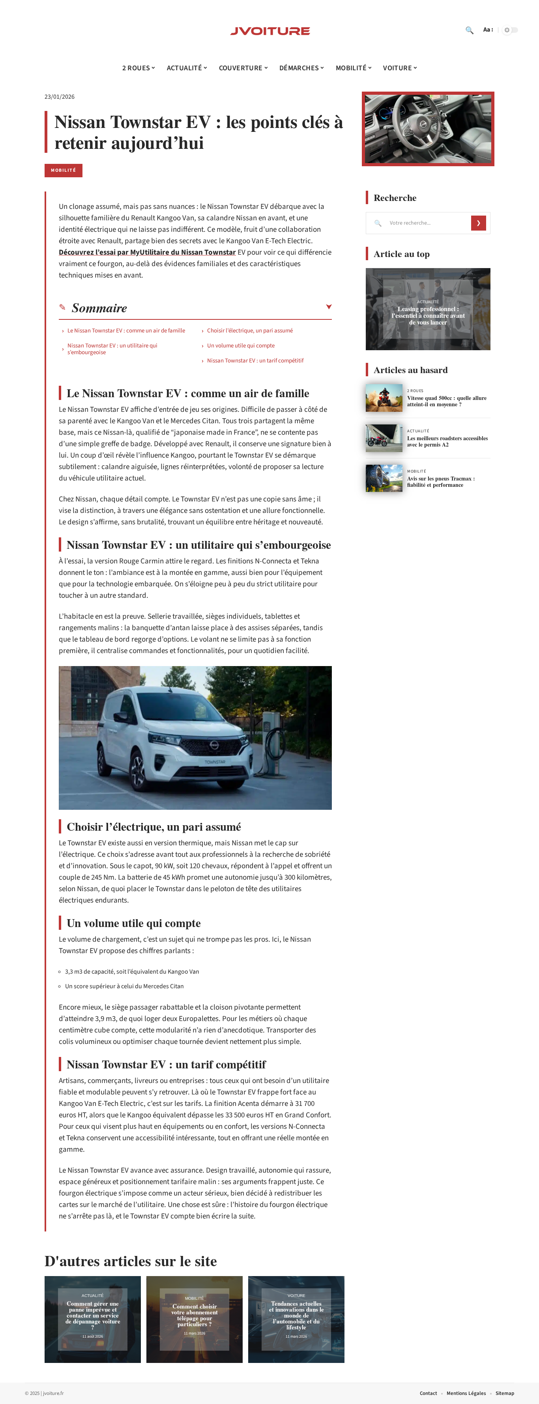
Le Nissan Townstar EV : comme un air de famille (126, 331)
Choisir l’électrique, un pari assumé (250, 331)
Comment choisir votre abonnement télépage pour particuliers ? (194, 1315)
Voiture (296, 1295)
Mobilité (63, 170)
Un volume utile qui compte (241, 346)
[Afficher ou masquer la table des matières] (229, 307)
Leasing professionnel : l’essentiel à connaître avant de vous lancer (428, 315)
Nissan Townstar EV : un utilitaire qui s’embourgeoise (112, 349)
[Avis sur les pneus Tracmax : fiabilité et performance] (384, 478)
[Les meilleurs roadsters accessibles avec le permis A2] (384, 438)
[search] (469, 30)
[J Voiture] (269, 30)
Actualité (93, 1295)
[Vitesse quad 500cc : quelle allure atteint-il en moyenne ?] (384, 398)
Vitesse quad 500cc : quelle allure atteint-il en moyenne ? (447, 401)
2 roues (415, 391)
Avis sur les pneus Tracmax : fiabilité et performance (441, 481)
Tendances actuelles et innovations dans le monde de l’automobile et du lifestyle (296, 1315)
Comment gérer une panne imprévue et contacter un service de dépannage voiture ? (93, 1315)
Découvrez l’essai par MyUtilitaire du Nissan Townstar (147, 252)
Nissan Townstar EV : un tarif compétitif (255, 361)
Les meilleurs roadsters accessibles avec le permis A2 (447, 441)
